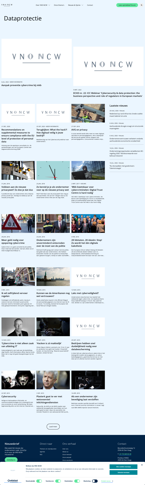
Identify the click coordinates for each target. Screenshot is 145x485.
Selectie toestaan (123, 472)
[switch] (58, 481)
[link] (36, 63)
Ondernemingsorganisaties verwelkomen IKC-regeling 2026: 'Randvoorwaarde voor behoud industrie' (127, 153)
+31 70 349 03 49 (125, 454)
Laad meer (53, 427)
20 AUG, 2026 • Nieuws (117, 111)
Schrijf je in (11, 460)
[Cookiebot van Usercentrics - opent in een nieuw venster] (12, 481)
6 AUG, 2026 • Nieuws (117, 123)
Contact (90, 5)
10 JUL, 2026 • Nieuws (117, 163)
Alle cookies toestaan (123, 467)
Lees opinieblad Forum (127, 5)
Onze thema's (59, 5)
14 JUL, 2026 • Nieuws (117, 148)
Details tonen (105, 481)
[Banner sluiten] (142, 465)
